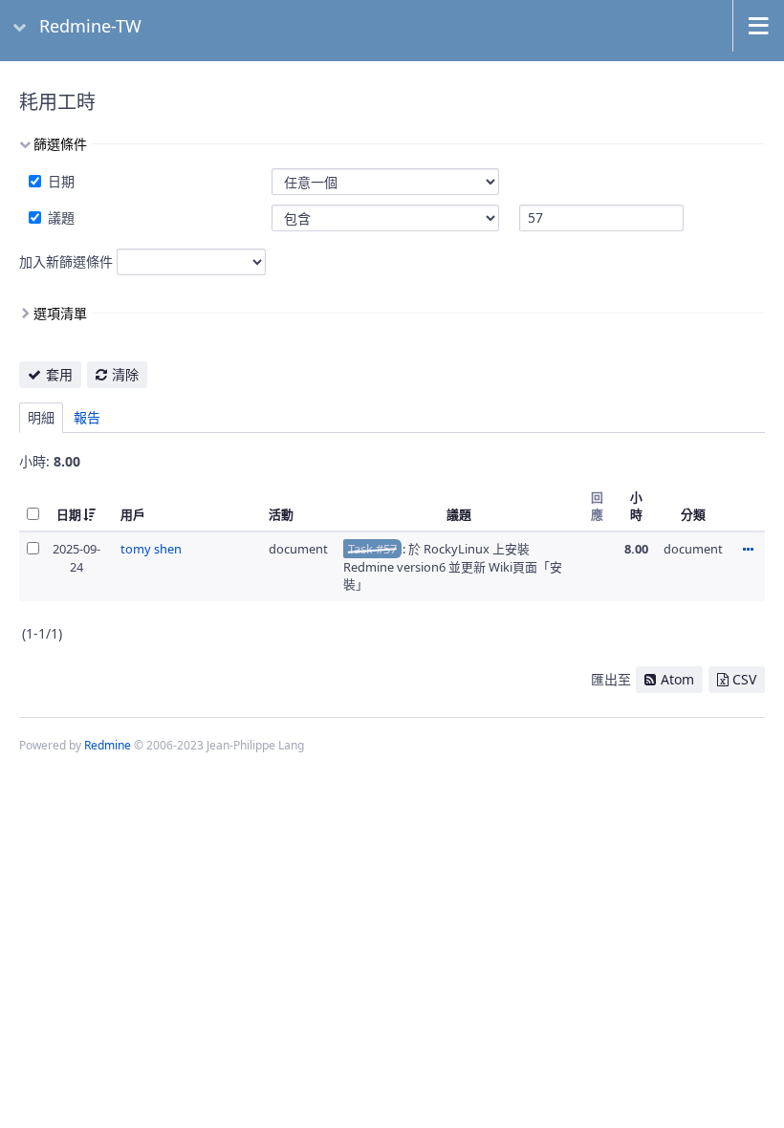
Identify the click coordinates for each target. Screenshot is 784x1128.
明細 (41, 417)
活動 (281, 514)
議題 (59, 217)
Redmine (107, 745)
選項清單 (60, 313)
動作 (747, 550)
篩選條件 (60, 144)
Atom (677, 679)
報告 (87, 417)
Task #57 (372, 548)
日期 (59, 181)
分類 (693, 514)
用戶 (132, 514)
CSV (744, 679)
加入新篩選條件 (66, 261)
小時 (636, 505)
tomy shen (151, 548)
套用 (59, 374)
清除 (125, 374)
